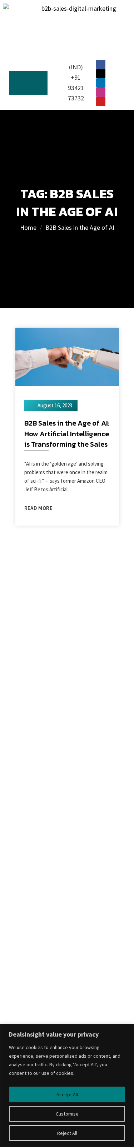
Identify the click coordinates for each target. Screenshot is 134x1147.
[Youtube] (100, 101)
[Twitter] (100, 73)
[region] (67, 1085)
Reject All (67, 1133)
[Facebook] (100, 64)
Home (28, 227)
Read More (38, 508)
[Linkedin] (100, 83)
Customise (67, 1114)
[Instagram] (100, 92)
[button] (28, 83)
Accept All (67, 1094)
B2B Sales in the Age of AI (79, 227)
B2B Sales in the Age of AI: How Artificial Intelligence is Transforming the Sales (67, 434)
